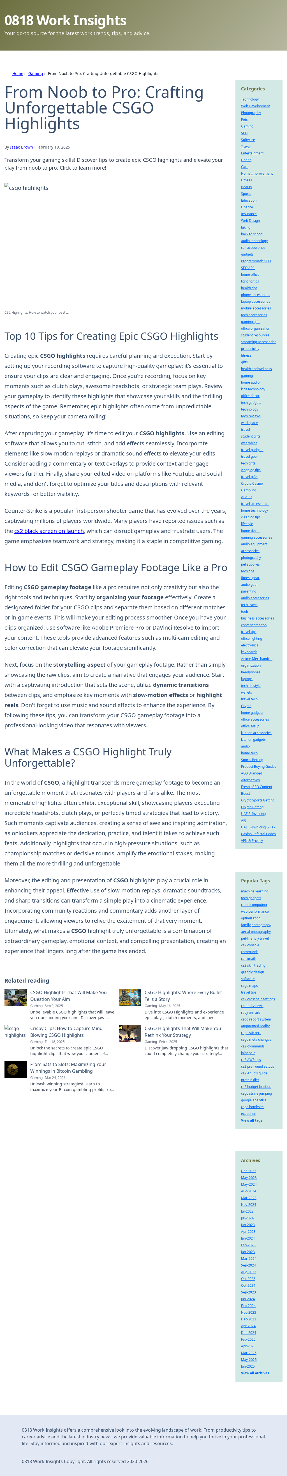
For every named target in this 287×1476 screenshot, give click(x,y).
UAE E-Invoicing (253, 813)
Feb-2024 (248, 1305)
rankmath (248, 958)
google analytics (253, 1100)
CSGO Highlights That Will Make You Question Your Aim (68, 995)
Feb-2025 (248, 1339)
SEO (244, 133)
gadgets (247, 254)
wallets (246, 692)
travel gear (249, 456)
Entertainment (252, 153)
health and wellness (256, 368)
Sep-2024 (248, 1265)
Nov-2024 (248, 1204)
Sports (246, 193)
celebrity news (252, 1005)
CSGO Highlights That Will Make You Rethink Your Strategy (183, 1031)
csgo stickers (251, 1032)
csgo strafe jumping (256, 1093)
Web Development (255, 106)
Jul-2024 (247, 1218)
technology (249, 409)
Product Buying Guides (258, 766)
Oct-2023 (248, 1278)
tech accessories (254, 315)
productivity (250, 348)
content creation (254, 625)
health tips (249, 288)
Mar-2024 (248, 1258)
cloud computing (254, 904)
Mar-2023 (248, 1197)
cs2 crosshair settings (258, 999)
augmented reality (255, 1026)
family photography (256, 924)
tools (245, 611)
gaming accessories (256, 537)
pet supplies (250, 564)
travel (245, 429)
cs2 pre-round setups (257, 1066)
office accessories (255, 719)
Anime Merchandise (256, 658)
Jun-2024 (248, 1299)
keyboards (249, 652)
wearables (249, 443)
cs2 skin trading (253, 965)
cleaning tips (251, 517)
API (243, 820)
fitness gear (250, 577)
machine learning (254, 891)
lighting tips (250, 281)
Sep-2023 (248, 1292)
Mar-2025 (248, 1352)
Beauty (246, 186)
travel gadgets (252, 449)
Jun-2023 (248, 1251)
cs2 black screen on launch (49, 531)
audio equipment (254, 544)
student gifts (250, 436)
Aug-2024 (248, 1191)
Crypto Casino (252, 483)
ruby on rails (250, 1012)
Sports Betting (252, 759)
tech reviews (251, 416)
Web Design (250, 220)
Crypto (246, 705)
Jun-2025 (248, 1366)
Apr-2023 (248, 1231)
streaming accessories (258, 342)
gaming (247, 375)
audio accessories (255, 598)
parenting (248, 591)
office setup (250, 726)
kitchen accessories (256, 732)
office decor (250, 395)
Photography (251, 112)
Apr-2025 (248, 1346)
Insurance (249, 213)
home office (250, 274)
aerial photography (256, 931)
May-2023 (249, 1177)
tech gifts (248, 463)
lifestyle (247, 523)
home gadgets (252, 712)
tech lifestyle (251, 685)
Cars (244, 166)
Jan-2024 (248, 1238)
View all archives (255, 1373)
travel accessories (255, 503)
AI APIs (246, 497)
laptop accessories (255, 301)
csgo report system (256, 1019)
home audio (250, 382)
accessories (250, 550)
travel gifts (249, 476)
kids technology (253, 389)
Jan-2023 (248, 1224)
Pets (244, 119)
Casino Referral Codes (258, 834)
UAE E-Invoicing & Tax (258, 827)
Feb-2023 (248, 1245)
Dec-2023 (248, 1319)
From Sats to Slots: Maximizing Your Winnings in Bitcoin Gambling (68, 1067)
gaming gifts (250, 321)
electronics (249, 645)
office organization (255, 328)
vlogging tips (251, 470)
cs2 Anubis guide (254, 1073)
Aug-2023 (248, 1272)
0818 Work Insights (65, 20)
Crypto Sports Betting (257, 800)
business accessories (257, 618)
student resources (255, 335)
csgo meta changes (256, 1039)
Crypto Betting (252, 807)
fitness (246, 355)
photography (251, 557)
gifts (244, 362)
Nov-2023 (248, 1312)
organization (251, 665)
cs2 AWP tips (251, 1059)
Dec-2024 (248, 1332)
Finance (247, 207)
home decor (250, 530)
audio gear (249, 584)
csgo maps (249, 985)
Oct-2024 (248, 1285)
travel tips (248, 631)
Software (248, 139)
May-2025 (249, 1359)
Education (248, 200)
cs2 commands (253, 1046)
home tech (249, 753)
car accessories (253, 247)
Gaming (35, 73)
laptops (247, 678)
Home (17, 73)
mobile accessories (256, 308)
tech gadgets (251, 402)
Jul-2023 (247, 1211)
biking (245, 227)
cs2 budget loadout (256, 1086)
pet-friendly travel (255, 938)
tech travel (249, 604)
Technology (250, 99)
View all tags (251, 1120)
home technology (254, 510)
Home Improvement (257, 173)
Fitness (246, 180)
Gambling (248, 490)
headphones (250, 672)
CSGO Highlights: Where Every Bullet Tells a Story (183, 995)
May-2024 (249, 1184)
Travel (246, 146)
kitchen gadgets (253, 739)
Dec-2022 (248, 1170)
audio (245, 746)
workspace (249, 422)
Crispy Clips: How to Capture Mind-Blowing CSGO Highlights (67, 1031)
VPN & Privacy (252, 840)
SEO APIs (248, 267)
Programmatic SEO (256, 261)
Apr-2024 (248, 1326)
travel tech (249, 699)
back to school (252, 234)
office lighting (251, 638)
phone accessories (255, 294)
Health (246, 160)
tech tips (247, 571)
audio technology (254, 240)
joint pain (248, 1053)
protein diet (250, 1080)
